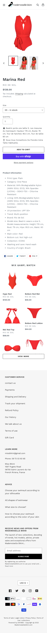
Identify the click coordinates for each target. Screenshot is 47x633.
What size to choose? (15, 507)
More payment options (23, 163)
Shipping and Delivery (15, 396)
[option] (13, 60)
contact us (10, 383)
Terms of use (11, 431)
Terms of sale (9, 618)
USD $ (23, 583)
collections (26, 620)
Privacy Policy (30, 618)
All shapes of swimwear (16, 500)
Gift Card (9, 437)
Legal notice (19, 618)
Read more (9, 566)
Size (4, 105)
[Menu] (4, 4)
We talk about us (13, 424)
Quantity (6, 117)
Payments (10, 390)
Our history (10, 417)
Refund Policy (11, 410)
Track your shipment (15, 403)
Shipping (19, 94)
